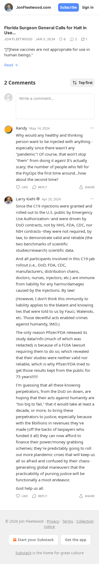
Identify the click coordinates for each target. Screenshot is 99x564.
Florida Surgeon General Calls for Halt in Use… (45, 30)
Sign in (88, 7)
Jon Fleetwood (18, 39)
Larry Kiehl (25, 198)
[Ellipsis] (92, 128)
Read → (11, 64)
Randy (21, 128)
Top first (86, 82)
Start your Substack (36, 539)
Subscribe (68, 7)
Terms (67, 521)
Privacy (53, 521)
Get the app (75, 539)
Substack (23, 552)
